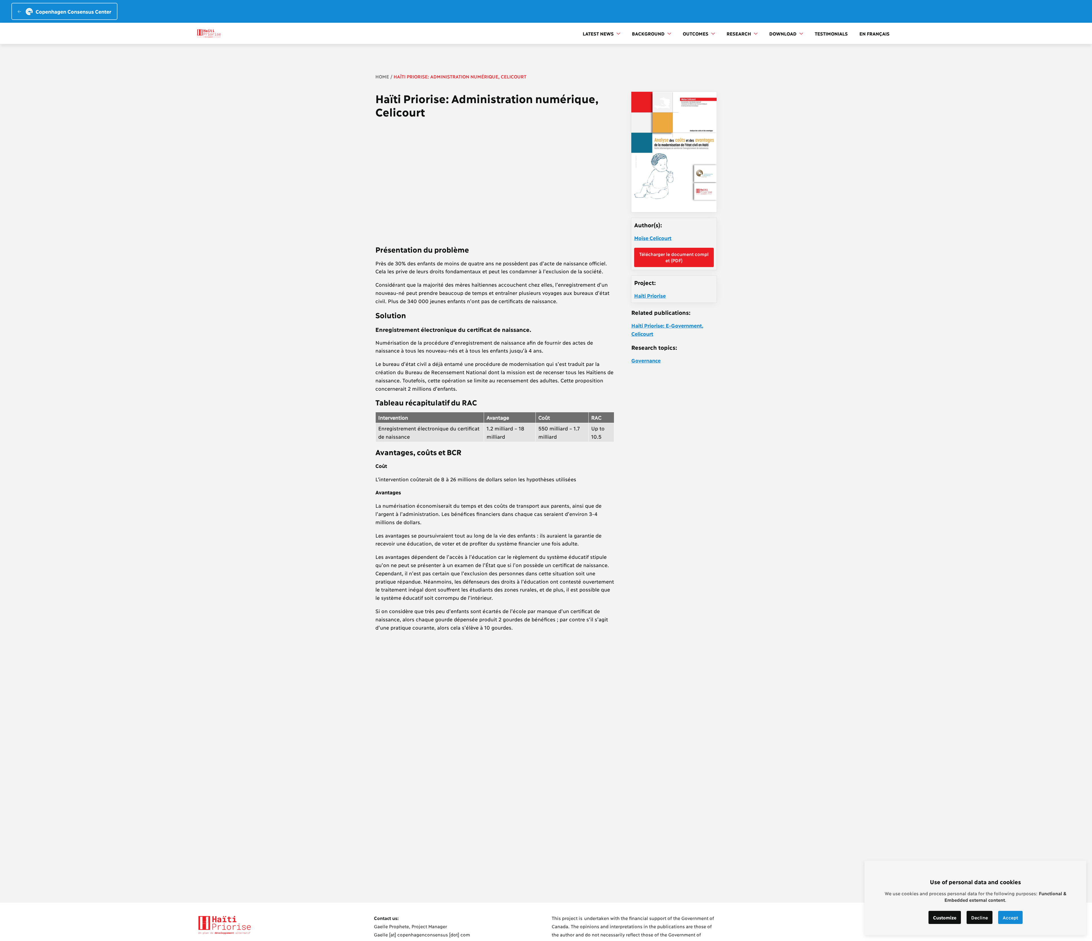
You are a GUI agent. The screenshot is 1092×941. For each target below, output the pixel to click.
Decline (979, 917)
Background (649, 33)
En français (874, 33)
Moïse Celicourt (652, 238)
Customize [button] (944, 917)
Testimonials (831, 33)
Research (739, 33)
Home (382, 76)
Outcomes (696, 33)
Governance (646, 360)
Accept (1010, 917)
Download (783, 33)
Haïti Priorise (650, 295)
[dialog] (975, 898)
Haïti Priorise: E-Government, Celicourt (667, 329)
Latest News (599, 33)
